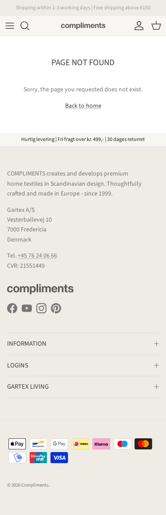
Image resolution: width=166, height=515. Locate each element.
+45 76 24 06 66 (37, 255)
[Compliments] (83, 26)
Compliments (35, 485)
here (128, 11)
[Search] (29, 25)
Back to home (83, 105)
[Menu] (9, 25)
